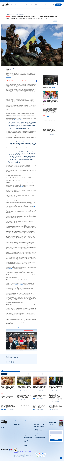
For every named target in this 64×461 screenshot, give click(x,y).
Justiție (50, 390)
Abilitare (25, 435)
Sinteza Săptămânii (48, 116)
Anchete (25, 443)
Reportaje (29, 435)
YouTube (39, 453)
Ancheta (35, 435)
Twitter (41, 456)
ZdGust (36, 4)
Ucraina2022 (16, 357)
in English (56, 0)
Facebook (42, 453)
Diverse (15, 426)
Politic (44, 134)
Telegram (36, 453)
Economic (15, 424)
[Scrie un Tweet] (9, 362)
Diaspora (41, 424)
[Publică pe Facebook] (7, 362)
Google (38, 456)
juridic (35, 430)
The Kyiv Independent (17, 119)
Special (27, 4)
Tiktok (44, 456)
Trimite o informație (45, 0)
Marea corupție (43, 435)
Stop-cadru (26, 445)
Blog (32, 4)
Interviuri (25, 438)
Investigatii (17, 4)
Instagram (45, 453)
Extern (13, 14)
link (46, 83)
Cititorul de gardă (43, 427)
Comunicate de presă (3, 410)
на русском (60, 0)
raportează (10, 268)
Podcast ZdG (36, 424)
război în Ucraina (9, 357)
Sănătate (41, 422)
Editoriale (45, 424)
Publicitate (3, 427)
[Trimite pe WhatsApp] (14, 362)
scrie (34, 206)
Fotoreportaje (29, 437)
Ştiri (12, 4)
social (41, 430)
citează (21, 186)
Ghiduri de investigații (38, 438)
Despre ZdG (51, 0)
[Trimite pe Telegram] (11, 362)
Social (18, 407)
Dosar (39, 435)
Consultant (36, 429)
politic (38, 430)
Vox (32, 443)
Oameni (50, 409)
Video (24, 4)
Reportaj (29, 443)
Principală (7, 14)
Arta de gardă (36, 427)
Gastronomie (42, 426)
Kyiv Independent (12, 233)
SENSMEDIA (6, 456)
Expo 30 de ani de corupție (27, 441)
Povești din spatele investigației (39, 437)
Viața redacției (36, 426)
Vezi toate (54, 87)
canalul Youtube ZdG (28, 330)
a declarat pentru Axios (19, 284)
